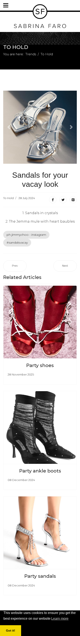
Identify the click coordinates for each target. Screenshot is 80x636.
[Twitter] (63, 199)
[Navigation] (5, 5)
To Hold (8, 198)
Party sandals (40, 576)
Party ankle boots (40, 471)
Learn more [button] (59, 618)
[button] (8, 127)
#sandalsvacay (17, 242)
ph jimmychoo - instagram (26, 235)
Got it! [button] (10, 630)
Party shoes (40, 365)
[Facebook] (52, 199)
